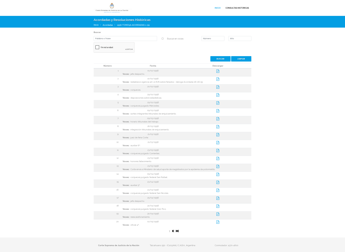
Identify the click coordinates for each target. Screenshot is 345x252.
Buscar (97, 32)
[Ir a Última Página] (177, 231)
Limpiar (241, 58)
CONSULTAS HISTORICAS (237, 8)
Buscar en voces (175, 38)
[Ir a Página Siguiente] (173, 231)
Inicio (218, 8)
